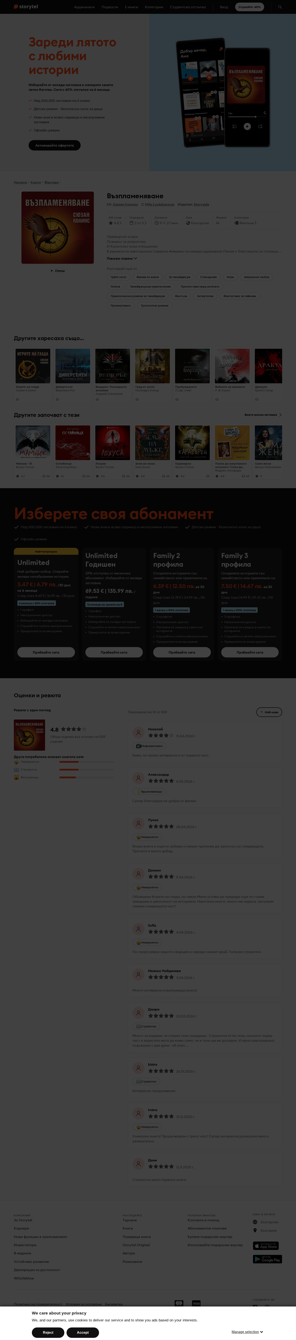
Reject (48, 1332)
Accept (83, 1332)
